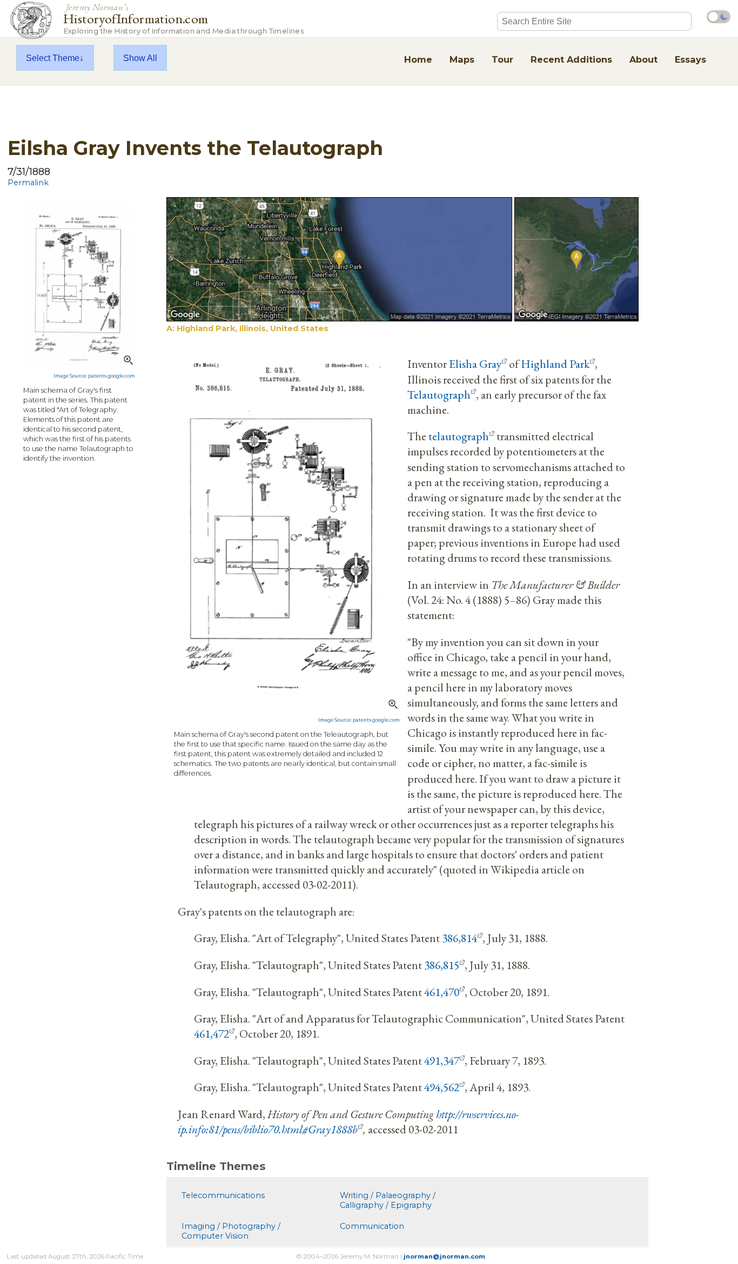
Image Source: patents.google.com (94, 376)
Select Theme (52, 58)
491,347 (441, 1060)
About (643, 59)
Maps (461, 59)
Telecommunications (223, 1195)
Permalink (28, 182)
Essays (690, 59)
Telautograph (439, 394)
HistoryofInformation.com (183, 18)
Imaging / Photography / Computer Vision (231, 1231)
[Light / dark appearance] (718, 16)
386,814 (459, 937)
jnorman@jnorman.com (444, 1256)
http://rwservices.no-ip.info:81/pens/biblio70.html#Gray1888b (348, 1121)
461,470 (441, 991)
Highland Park (555, 363)
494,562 (441, 1086)
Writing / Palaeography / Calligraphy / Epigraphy (387, 1200)
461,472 (211, 1033)
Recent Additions (571, 59)
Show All (140, 58)
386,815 (441, 964)
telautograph (458, 435)
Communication (372, 1226)
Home (418, 59)
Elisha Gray (475, 363)
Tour (502, 59)
